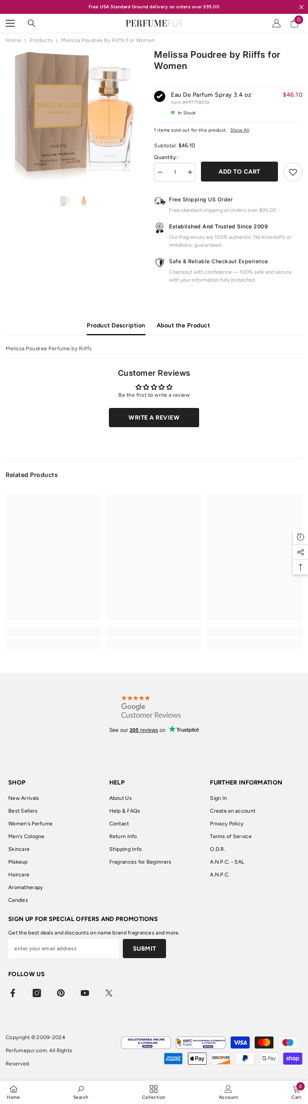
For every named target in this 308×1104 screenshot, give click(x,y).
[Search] (31, 23)
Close (301, 7)
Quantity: (166, 157)
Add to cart (239, 171)
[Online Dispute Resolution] (146, 1042)
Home (13, 40)
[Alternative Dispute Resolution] (201, 1042)
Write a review (154, 417)
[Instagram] (36, 993)
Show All (239, 130)
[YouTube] (84, 993)
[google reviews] (151, 706)
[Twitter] (109, 993)
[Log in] (276, 23)
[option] (74, 117)
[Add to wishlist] (293, 172)
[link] (53, 632)
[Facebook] (12, 993)
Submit (144, 948)
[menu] (10, 23)
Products (41, 40)
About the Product (183, 325)
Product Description (116, 325)
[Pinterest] (60, 993)
